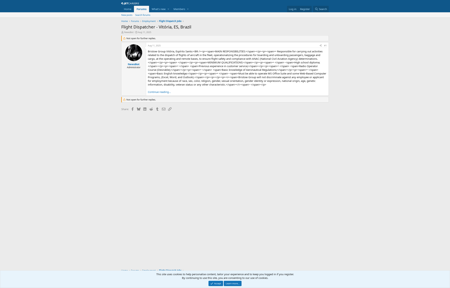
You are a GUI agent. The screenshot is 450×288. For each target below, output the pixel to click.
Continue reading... (159, 92)
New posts (126, 15)
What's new (159, 9)
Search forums (142, 15)
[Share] (320, 46)
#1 (325, 45)
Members (179, 9)
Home (127, 9)
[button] (168, 9)
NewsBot (129, 32)
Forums (141, 9)
